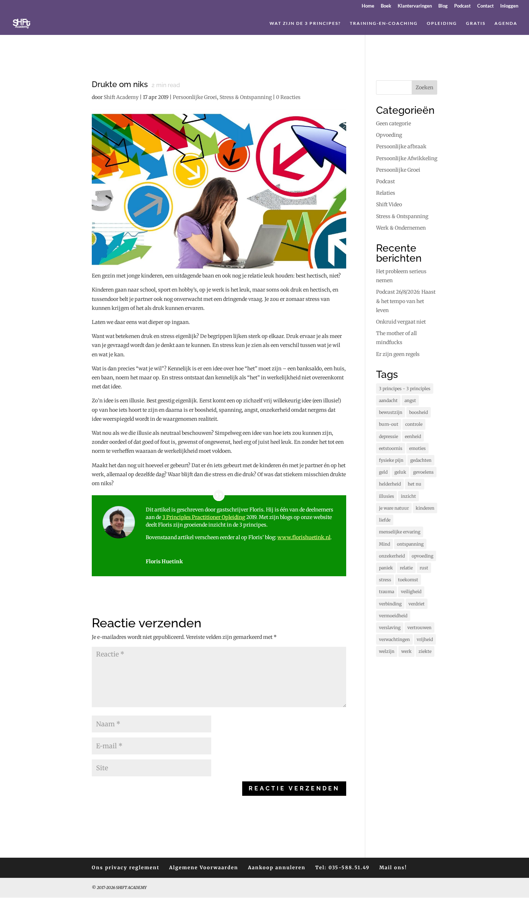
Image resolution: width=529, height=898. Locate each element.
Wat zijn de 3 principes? (305, 23)
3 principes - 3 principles (404, 388)
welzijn (386, 651)
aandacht (388, 400)
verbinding (390, 603)
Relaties (385, 193)
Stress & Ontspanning (246, 97)
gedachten (420, 460)
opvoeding (422, 556)
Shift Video (389, 204)
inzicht (408, 496)
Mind (384, 544)
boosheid (418, 412)
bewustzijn (390, 412)
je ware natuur (394, 508)
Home (368, 6)
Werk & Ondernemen (401, 228)
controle (413, 424)
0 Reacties (288, 97)
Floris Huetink (164, 561)
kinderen (425, 508)
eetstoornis (390, 448)
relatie (406, 567)
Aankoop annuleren (277, 868)
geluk (400, 472)
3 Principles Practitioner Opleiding (203, 517)
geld (383, 472)
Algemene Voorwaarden (203, 868)
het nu (414, 484)
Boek (386, 6)
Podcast (462, 6)
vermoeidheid (393, 615)
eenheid (413, 436)
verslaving (390, 627)
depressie (388, 436)
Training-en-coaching (384, 23)
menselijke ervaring (399, 531)
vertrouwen (419, 627)
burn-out (388, 424)
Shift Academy (121, 97)
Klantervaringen (415, 6)
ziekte (425, 651)
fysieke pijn (391, 460)
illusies (386, 496)
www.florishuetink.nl (303, 537)
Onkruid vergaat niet (401, 322)
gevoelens (423, 472)
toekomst (408, 579)
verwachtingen (394, 639)
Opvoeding (389, 135)
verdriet (416, 603)
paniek (386, 567)
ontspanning (410, 544)
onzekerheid (392, 556)
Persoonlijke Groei (195, 97)
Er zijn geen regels (398, 354)
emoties (417, 448)
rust (424, 567)
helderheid (390, 484)
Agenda (505, 23)
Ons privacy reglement (125, 868)
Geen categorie (393, 123)
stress (385, 579)
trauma (386, 591)
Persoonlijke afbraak (401, 146)
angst (410, 400)
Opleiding (442, 23)
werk (406, 651)
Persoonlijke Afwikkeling (406, 158)
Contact (485, 6)
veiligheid (411, 591)
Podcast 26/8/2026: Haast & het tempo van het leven (405, 301)
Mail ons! (393, 868)
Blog (443, 6)
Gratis (475, 23)
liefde (384, 520)
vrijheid (425, 639)
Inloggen (509, 6)
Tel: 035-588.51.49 (342, 868)
